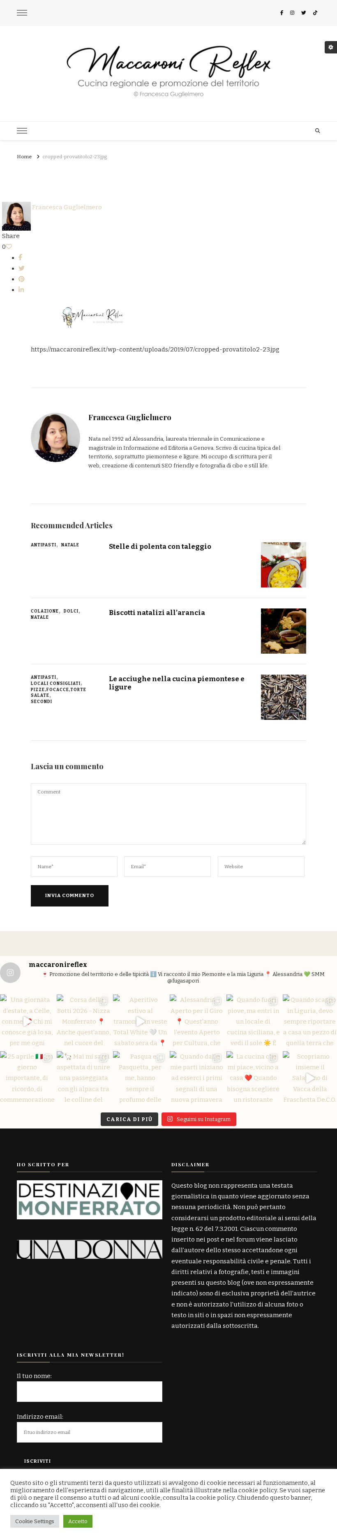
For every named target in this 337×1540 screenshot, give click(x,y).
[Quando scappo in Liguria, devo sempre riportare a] (310, 1021)
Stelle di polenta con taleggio (160, 546)
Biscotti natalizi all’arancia (157, 612)
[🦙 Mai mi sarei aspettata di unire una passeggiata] (84, 1078)
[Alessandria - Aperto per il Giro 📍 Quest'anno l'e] (197, 1021)
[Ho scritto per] (89, 1185)
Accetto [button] (78, 1521)
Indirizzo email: (40, 1416)
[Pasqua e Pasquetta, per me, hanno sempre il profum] (140, 1078)
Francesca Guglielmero (66, 207)
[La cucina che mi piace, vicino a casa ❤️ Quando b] (253, 1078)
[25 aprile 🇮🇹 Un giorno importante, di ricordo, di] (27, 1078)
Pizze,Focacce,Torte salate (58, 692)
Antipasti (43, 545)
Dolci (71, 611)
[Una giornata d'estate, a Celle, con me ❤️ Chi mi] (27, 1021)
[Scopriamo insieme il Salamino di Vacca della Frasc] (310, 1078)
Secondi (41, 701)
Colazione (45, 611)
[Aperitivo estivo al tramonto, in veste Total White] (140, 1021)
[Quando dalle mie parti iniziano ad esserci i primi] (197, 1078)
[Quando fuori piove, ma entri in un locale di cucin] (253, 1021)
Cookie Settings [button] (34, 1521)
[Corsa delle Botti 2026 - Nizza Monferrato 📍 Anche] (84, 1021)
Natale (70, 545)
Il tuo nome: (34, 1376)
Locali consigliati (56, 683)
